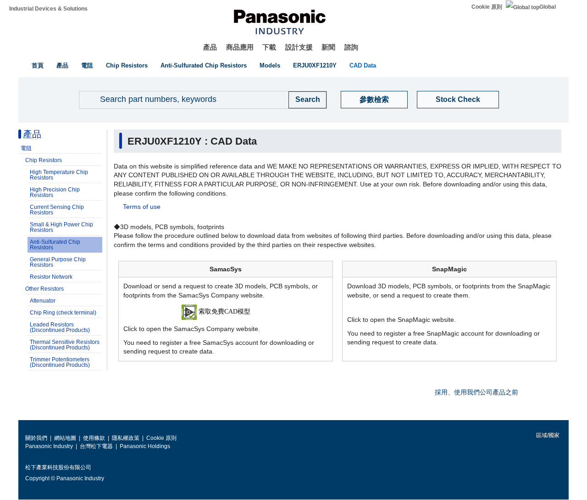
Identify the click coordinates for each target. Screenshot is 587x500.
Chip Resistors (127, 65)
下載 (269, 47)
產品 (210, 47)
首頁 (38, 65)
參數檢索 (374, 99)
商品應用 (240, 47)
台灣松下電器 (96, 446)
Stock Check (458, 99)
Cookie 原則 (486, 7)
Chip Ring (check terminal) (63, 312)
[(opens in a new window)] (226, 311)
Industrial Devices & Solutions (48, 9)
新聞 (328, 47)
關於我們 (36, 438)
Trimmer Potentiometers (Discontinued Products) (60, 362)
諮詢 (351, 47)
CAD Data (362, 65)
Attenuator (42, 301)
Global (547, 7)
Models (270, 65)
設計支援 (299, 47)
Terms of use (142, 206)
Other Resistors (44, 289)
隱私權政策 (125, 438)
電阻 (87, 65)
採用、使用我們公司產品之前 (476, 392)
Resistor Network (51, 277)
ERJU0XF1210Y (315, 65)
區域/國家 (547, 435)
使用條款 (94, 438)
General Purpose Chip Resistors (58, 262)
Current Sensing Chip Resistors (57, 210)
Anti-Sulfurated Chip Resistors (204, 65)
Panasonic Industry (49, 446)
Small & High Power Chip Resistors (61, 227)
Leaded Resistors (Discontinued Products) (60, 327)
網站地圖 (65, 438)
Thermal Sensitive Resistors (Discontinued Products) (65, 345)
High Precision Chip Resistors (55, 192)
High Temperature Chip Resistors (59, 175)
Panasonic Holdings (145, 446)
